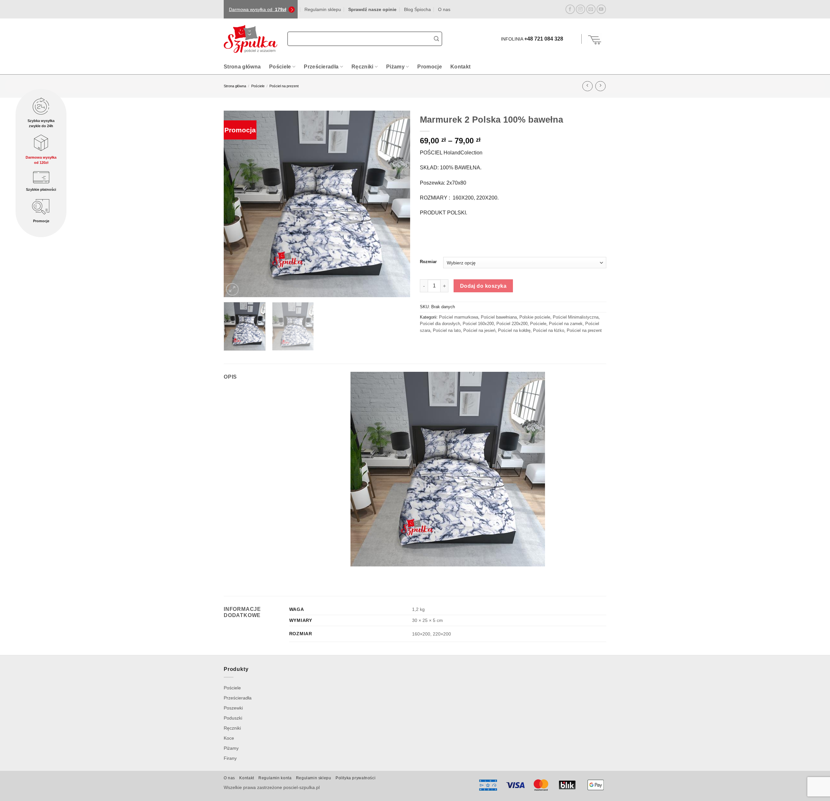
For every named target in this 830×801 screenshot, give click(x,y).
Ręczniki (362, 66)
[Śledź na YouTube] (601, 9)
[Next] (406, 204)
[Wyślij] (436, 38)
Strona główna (242, 66)
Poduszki (233, 718)
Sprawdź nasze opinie (372, 9)
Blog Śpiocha (417, 9)
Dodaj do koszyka (483, 286)
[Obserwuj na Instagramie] (580, 9)
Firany (230, 758)
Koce (229, 738)
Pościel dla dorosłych (440, 323)
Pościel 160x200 (478, 323)
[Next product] (587, 86)
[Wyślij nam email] (591, 9)
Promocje (429, 66)
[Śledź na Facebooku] (570, 9)
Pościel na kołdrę (514, 330)
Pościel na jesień (479, 330)
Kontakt (460, 66)
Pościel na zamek (566, 323)
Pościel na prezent (284, 86)
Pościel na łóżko (548, 330)
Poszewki (233, 707)
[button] (573, 39)
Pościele (280, 66)
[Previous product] (600, 86)
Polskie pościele (534, 317)
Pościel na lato (447, 330)
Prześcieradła (321, 66)
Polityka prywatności (355, 778)
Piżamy (395, 66)
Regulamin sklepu (322, 9)
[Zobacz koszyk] (595, 39)
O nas (444, 9)
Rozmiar (428, 262)
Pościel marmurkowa (458, 317)
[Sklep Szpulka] (251, 39)
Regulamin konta (274, 778)
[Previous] (228, 204)
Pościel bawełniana (499, 317)
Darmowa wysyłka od (257, 9)
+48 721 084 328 (543, 39)
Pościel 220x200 (512, 323)
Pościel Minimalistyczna (576, 317)
